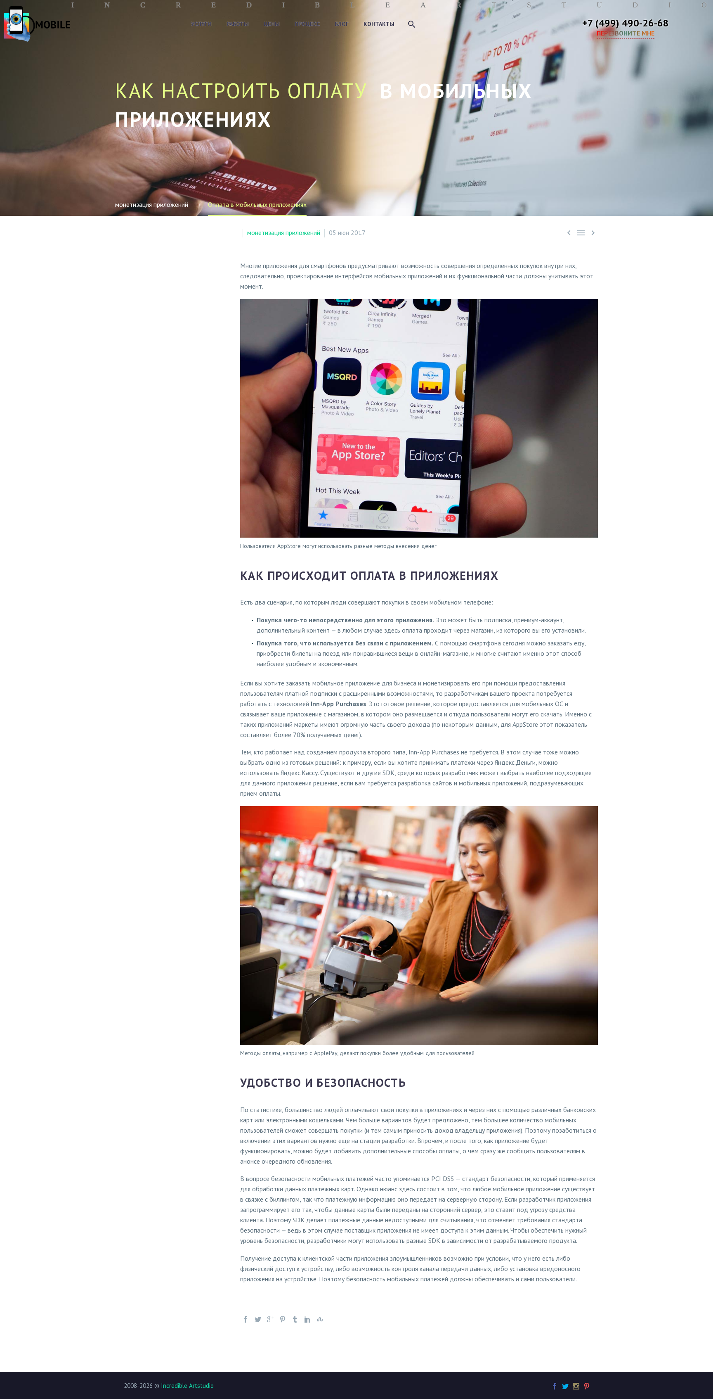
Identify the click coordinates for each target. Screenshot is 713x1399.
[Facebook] (245, 1319)
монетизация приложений (283, 232)
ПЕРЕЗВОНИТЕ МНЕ (625, 33)
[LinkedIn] (307, 1319)
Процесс (307, 24)
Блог (342, 24)
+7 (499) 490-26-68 (625, 23)
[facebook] (554, 1386)
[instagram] (576, 1386)
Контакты (379, 24)
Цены (272, 24)
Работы (238, 24)
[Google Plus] (270, 1319)
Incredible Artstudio (187, 1386)
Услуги (201, 24)
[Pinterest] (282, 1319)
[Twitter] (258, 1319)
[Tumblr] (295, 1319)
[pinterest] (586, 1386)
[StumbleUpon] (319, 1319)
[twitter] (565, 1386)
